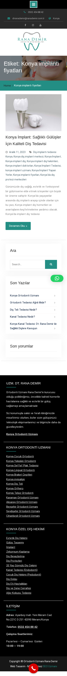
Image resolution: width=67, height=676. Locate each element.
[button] (57, 278)
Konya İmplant (53, 156)
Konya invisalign (15, 479)
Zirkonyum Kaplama (17, 551)
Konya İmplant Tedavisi (47, 165)
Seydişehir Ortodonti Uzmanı (23, 511)
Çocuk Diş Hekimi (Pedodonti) (23, 574)
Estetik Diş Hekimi (16, 538)
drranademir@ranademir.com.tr (28, 18)
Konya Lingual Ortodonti (20, 470)
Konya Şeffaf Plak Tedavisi (22, 465)
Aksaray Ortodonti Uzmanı (21, 502)
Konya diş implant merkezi (29, 156)
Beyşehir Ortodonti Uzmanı (22, 506)
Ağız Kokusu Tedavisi (18, 593)
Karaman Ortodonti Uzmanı (22, 497)
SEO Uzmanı (50, 666)
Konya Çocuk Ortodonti (20, 456)
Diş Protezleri (14, 560)
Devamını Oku (17, 225)
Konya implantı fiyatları (26, 174)
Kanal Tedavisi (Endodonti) (22, 570)
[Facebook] (25, 25)
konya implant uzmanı (18, 170)
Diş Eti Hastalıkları (16, 583)
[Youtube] (40, 25)
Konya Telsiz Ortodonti (19, 493)
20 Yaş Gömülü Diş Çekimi (21, 565)
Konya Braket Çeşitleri (19, 474)
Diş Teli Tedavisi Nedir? (23, 309)
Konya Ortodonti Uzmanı (24, 295)
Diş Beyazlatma (15, 556)
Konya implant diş (16, 161)
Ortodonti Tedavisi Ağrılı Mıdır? (28, 302)
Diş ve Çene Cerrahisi (18, 588)
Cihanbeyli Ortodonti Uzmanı (23, 515)
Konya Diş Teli (14, 483)
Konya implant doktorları (19, 165)
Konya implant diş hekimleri (42, 161)
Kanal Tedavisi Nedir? (22, 316)
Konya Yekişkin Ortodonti (21, 461)
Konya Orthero (14, 488)
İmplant (10, 547)
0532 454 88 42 (35, 12)
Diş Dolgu (11, 579)
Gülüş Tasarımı (15, 542)
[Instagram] (33, 25)
